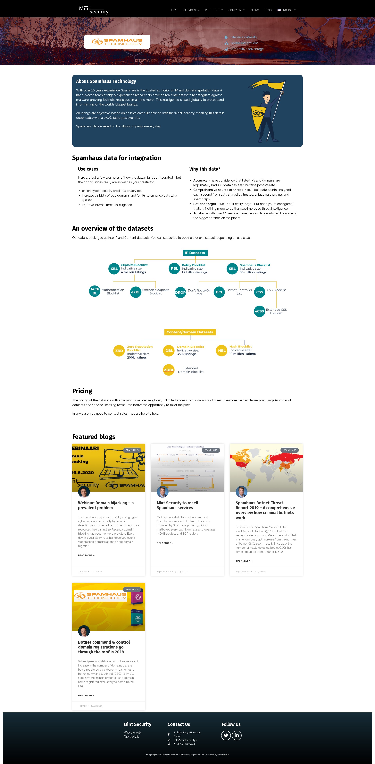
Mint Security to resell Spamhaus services (177, 505)
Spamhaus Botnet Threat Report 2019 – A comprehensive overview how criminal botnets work (265, 510)
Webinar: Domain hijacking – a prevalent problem (106, 505)
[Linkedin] (237, 735)
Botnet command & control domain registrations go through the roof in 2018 (104, 647)
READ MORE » (86, 555)
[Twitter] (226, 735)
